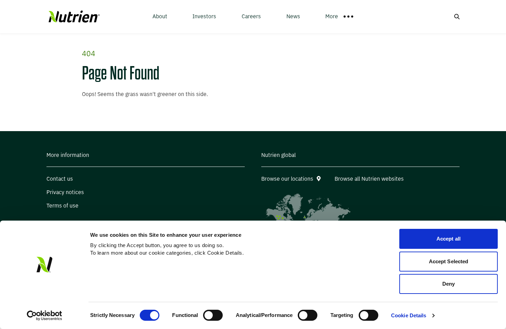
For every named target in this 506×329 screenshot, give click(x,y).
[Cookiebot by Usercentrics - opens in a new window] (44, 315)
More (331, 16)
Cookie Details (408, 315)
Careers (251, 16)
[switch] (213, 315)
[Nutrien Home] (73, 16)
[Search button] (457, 16)
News (293, 16)
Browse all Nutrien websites (369, 178)
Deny (448, 284)
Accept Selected (448, 261)
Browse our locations (287, 178)
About (159, 16)
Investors (204, 16)
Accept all (448, 239)
